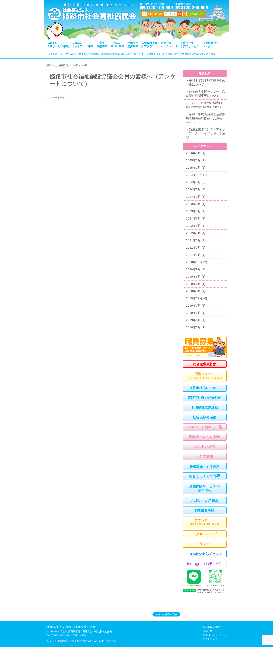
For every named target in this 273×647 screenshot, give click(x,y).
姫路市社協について (204, 388)
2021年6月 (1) (195, 240)
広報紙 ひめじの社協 (204, 437)
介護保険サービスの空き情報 (204, 488)
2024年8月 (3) (195, 182)
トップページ (91, 13)
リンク (204, 544)
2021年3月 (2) (195, 247)
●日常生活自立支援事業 (73, 54)
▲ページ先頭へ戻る (166, 614)
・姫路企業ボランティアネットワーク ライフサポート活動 (205, 133)
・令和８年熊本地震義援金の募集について (205, 82)
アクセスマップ (204, 534)
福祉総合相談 (205, 510)
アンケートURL (55, 97)
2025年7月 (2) (195, 160)
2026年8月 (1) (195, 153)
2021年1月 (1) (195, 254)
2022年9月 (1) (195, 225)
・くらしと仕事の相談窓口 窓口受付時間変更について (205, 105)
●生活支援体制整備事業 (186, 54)
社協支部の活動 (204, 417)
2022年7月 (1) (195, 233)
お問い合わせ (155, 13)
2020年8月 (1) (195, 276)
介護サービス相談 (204, 500)
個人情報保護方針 (212, 627)
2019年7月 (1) (195, 312)
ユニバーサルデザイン (215, 635)
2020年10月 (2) (196, 262)
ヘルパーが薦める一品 (204, 427)
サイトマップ (210, 639)
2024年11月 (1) (196, 175)
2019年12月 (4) (196, 298)
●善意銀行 (54, 54)
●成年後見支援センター (133, 54)
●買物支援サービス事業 (159, 54)
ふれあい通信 (204, 446)
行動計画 (207, 631)
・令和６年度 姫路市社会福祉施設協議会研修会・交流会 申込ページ (206, 118)
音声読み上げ (196, 14)
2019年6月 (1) (195, 320)
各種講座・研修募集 (205, 466)
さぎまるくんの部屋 (204, 476)
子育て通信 (204, 456)
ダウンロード (204, 521)
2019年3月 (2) (195, 327)
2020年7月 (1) (195, 284)
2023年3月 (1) (195, 218)
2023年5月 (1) (195, 211)
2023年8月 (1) (195, 204)
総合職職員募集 (204, 364)
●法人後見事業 (207, 54)
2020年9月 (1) (195, 269)
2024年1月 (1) (195, 196)
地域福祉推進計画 (204, 407)
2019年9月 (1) (195, 305)
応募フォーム (204, 375)
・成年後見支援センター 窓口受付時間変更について (205, 93)
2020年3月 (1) (195, 291)
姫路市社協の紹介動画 (204, 397)
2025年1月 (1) (195, 167)
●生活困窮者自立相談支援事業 (103, 54)
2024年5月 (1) (195, 189)
